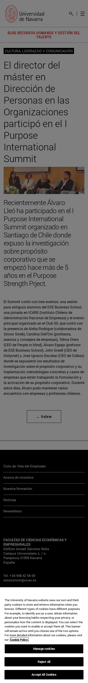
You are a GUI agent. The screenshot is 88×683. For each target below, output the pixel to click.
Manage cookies (44, 649)
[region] (44, 635)
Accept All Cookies (44, 674)
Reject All (44, 662)
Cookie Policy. (19, 640)
